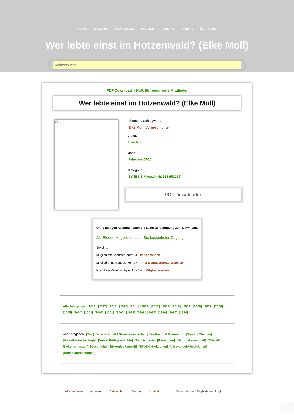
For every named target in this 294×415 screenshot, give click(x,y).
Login (219, 391)
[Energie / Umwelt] (123, 346)
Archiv (187, 28)
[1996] (162, 312)
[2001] (109, 312)
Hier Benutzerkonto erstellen (162, 262)
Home (82, 28)
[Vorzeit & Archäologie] (79, 340)
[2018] (92, 306)
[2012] (155, 306)
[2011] (165, 306)
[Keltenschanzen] (75, 346)
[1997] (151, 312)
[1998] (141, 312)
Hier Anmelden (149, 255)
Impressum (96, 391)
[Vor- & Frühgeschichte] (115, 340)
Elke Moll (135, 127)
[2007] (207, 306)
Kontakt (154, 391)
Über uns (208, 28)
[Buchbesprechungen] (79, 353)
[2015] (123, 306)
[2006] (218, 306)
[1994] (183, 312)
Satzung (137, 391)
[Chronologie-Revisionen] (188, 346)
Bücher (147, 28)
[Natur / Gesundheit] (191, 340)
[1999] (130, 312)
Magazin (101, 28)
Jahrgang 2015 (140, 159)
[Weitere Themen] (199, 334)
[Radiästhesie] (145, 340)
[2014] (134, 306)
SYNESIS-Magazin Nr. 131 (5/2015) (154, 176)
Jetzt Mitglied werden (153, 270)
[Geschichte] (99, 346)
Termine (168, 28)
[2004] (78, 312)
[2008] (197, 306)
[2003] (88, 312)
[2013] (144, 306)
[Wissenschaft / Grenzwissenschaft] (121, 334)
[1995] (172, 312)
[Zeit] (90, 334)
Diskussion (124, 28)
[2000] (120, 312)
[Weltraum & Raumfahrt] (167, 334)
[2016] (113, 306)
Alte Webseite (74, 391)
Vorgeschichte (157, 127)
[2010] (176, 306)
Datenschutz (117, 391)
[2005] (67, 312)
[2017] (102, 306)
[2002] (99, 312)
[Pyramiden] (166, 340)
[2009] (186, 306)
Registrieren (205, 391)
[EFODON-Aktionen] (153, 346)
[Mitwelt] (214, 340)
